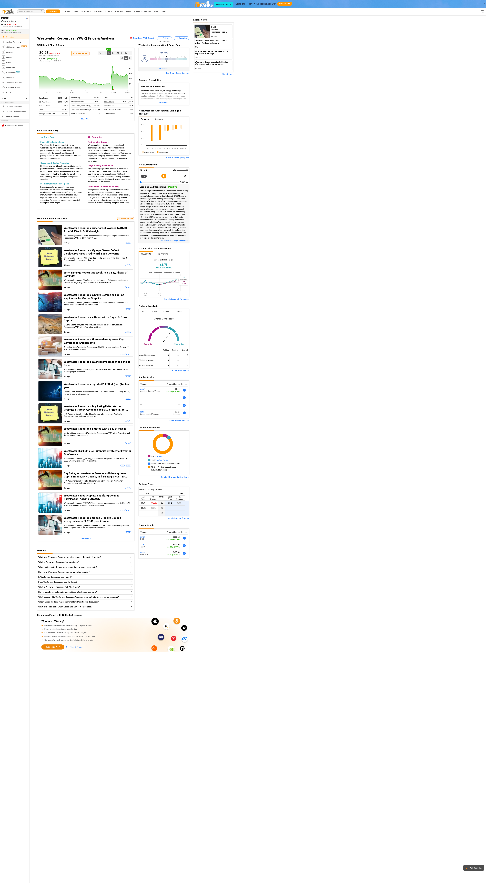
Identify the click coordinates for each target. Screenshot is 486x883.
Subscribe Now (52, 647)
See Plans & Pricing (74, 647)
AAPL (142, 545)
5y (130, 53)
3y (126, 53)
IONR (142, 412)
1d (100, 53)
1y (122, 53)
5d (105, 53)
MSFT (142, 552)
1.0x (143, 176)
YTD (117, 53)
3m (109, 52)
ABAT (142, 389)
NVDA (142, 537)
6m (113, 53)
